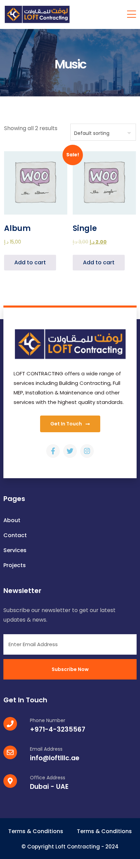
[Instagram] (87, 451)
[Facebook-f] (53, 451)
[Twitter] (70, 451)
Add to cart (30, 262)
